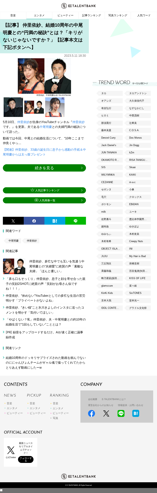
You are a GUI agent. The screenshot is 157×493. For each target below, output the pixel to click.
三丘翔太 (106, 263)
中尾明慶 (46, 126)
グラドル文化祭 (138, 307)
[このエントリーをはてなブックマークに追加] (54, 221)
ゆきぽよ (134, 226)
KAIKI (132, 174)
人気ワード (144, 15)
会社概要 (92, 399)
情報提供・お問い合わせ (130, 405)
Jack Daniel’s (108, 145)
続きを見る (44, 168)
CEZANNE (107, 182)
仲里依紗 (23, 122)
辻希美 (133, 123)
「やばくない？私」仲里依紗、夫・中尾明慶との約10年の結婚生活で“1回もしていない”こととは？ (46, 322)
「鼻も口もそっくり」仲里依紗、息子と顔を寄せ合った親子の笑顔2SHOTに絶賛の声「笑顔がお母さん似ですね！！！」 (45, 283)
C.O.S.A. (134, 130)
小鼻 (131, 189)
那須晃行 (106, 123)
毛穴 (103, 197)
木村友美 (134, 234)
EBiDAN (133, 204)
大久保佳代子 (136, 100)
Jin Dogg (134, 145)
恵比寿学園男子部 (139, 219)
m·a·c (132, 182)
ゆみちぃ (106, 234)
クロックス (135, 197)
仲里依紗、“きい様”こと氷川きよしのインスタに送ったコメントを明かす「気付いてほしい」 (45, 310)
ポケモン (106, 204)
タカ (103, 93)
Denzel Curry (108, 137)
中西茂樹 (134, 115)
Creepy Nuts (136, 241)
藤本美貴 (106, 130)
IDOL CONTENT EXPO (112, 307)
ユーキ (133, 211)
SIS (103, 167)
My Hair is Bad (137, 256)
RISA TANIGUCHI (139, 160)
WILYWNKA (108, 174)
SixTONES (135, 293)
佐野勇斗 (106, 219)
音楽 (13, 15)
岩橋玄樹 (134, 263)
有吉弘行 (106, 108)
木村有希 (106, 241)
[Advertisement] (121, 46)
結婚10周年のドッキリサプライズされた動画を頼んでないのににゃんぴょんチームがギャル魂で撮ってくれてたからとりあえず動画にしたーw (46, 362)
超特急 (105, 226)
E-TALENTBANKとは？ (114, 399)
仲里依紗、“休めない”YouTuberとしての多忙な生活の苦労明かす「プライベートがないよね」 (45, 298)
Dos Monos (135, 137)
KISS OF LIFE (137, 278)
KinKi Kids (107, 293)
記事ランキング (91, 15)
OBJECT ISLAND (111, 248)
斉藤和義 (106, 271)
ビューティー (65, 15)
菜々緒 (133, 285)
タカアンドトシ (138, 93)
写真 (55, 418)
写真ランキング (117, 15)
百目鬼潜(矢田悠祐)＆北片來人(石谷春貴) (140, 271)
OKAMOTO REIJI (111, 160)
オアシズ (106, 100)
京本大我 (106, 300)
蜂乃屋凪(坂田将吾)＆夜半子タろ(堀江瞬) (112, 278)
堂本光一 (134, 300)
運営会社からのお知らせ (100, 405)
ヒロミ (105, 115)
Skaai (132, 167)
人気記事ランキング (47, 190)
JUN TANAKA (109, 152)
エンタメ (39, 15)
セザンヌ (106, 189)
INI (130, 248)
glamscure (107, 285)
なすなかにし (136, 108)
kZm (131, 152)
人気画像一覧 (47, 200)
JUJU (104, 256)
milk (103, 211)
